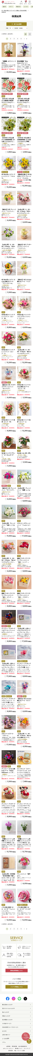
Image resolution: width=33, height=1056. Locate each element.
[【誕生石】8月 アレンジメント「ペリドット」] (9, 198)
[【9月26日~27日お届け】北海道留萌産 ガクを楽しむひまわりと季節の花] (9, 124)
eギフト (11, 6)
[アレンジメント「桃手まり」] (24, 862)
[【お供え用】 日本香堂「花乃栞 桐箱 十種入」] (9, 862)
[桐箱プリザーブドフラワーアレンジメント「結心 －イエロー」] (24, 582)
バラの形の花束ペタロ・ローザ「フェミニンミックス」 (8, 909)
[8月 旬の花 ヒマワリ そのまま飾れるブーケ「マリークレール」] (9, 268)
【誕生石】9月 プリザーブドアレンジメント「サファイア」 (9, 386)
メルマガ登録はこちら (16, 987)
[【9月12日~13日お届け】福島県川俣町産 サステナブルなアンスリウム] (9, 85)
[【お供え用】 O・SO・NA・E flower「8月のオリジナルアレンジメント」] (24, 198)
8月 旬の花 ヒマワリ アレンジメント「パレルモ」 (8, 176)
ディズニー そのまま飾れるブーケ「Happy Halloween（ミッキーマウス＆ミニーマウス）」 (8, 772)
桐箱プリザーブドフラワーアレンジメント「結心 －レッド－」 (23, 560)
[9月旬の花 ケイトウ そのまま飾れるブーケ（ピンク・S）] (24, 373)
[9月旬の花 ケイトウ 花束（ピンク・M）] (9, 408)
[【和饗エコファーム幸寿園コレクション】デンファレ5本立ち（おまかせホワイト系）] (24, 827)
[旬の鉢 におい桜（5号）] (24, 442)
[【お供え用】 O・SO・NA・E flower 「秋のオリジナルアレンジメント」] (9, 547)
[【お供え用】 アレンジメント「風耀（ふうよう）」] (24, 477)
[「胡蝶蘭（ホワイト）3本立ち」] (9, 50)
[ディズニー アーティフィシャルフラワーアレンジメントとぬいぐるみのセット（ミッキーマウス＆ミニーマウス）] (24, 792)
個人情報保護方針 (22, 1046)
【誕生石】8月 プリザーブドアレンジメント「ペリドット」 (24, 246)
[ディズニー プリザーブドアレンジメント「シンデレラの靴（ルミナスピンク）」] (24, 652)
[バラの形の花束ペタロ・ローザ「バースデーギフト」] (24, 896)
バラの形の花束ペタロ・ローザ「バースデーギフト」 (23, 909)
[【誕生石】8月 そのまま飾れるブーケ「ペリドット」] (24, 268)
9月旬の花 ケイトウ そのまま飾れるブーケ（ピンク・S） (23, 386)
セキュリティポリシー (8, 1048)
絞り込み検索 (17, 24)
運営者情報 (14, 1046)
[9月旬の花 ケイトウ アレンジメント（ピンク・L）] (9, 338)
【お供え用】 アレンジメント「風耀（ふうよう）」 (24, 490)
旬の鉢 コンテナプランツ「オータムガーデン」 (8, 455)
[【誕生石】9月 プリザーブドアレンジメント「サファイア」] (9, 373)
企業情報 (8, 1046)
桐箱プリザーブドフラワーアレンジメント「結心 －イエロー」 (23, 595)
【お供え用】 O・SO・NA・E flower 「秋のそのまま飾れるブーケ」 (24, 735)
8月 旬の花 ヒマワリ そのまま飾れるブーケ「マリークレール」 (8, 281)
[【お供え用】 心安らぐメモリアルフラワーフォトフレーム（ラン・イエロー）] (9, 652)
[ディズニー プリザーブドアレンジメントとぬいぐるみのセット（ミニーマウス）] (9, 792)
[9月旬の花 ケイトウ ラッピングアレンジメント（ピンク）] (24, 303)
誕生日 (4, 6)
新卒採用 (10, 1050)
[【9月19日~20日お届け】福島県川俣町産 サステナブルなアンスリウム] (24, 85)
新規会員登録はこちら (16, 970)
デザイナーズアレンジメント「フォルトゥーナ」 (23, 525)
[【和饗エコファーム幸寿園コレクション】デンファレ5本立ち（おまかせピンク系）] (9, 827)
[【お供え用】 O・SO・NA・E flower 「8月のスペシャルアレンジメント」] (9, 233)
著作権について (18, 1048)
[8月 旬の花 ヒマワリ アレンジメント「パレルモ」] (9, 163)
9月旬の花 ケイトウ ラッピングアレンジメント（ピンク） (23, 316)
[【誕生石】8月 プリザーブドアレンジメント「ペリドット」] (24, 233)
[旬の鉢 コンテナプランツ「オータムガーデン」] (9, 442)
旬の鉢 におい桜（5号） (24, 453)
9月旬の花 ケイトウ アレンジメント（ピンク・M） (8, 316)
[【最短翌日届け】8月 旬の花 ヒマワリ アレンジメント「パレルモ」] (24, 163)
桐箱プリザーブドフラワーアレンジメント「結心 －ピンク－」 (8, 595)
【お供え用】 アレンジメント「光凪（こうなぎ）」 (8, 525)
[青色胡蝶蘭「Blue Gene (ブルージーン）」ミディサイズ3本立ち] (24, 50)
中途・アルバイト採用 (19, 1050)
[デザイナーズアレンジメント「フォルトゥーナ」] (24, 512)
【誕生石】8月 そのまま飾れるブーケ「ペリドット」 (24, 281)
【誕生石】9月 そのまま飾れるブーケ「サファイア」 (24, 700)
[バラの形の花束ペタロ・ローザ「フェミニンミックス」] (9, 896)
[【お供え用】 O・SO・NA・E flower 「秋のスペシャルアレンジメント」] (24, 338)
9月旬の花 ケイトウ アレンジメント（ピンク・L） (8, 351)
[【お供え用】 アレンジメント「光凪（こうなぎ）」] (9, 512)
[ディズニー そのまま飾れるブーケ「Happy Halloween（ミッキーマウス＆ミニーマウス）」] (9, 757)
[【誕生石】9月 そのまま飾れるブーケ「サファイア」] (24, 687)
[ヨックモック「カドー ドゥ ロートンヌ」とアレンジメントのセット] (24, 757)
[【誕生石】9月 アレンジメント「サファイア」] (9, 477)
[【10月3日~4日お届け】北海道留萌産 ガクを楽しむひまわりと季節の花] (24, 124)
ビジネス (26, 6)
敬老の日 (18, 6)
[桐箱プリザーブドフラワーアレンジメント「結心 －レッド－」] (24, 547)
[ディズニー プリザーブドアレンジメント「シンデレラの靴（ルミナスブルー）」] (9, 687)
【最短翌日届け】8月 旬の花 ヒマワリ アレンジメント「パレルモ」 (24, 176)
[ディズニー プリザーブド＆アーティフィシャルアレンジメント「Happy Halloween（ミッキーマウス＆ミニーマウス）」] (9, 617)
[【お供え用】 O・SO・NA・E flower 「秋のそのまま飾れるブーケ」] (24, 722)
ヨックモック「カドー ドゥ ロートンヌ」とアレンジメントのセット (24, 770)
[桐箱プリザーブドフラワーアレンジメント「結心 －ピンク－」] (9, 582)
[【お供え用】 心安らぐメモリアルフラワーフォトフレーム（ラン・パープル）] (24, 617)
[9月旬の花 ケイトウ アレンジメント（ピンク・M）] (9, 303)
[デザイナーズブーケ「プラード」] (9, 722)
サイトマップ (27, 1048)
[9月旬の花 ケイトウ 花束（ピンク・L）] (24, 408)
